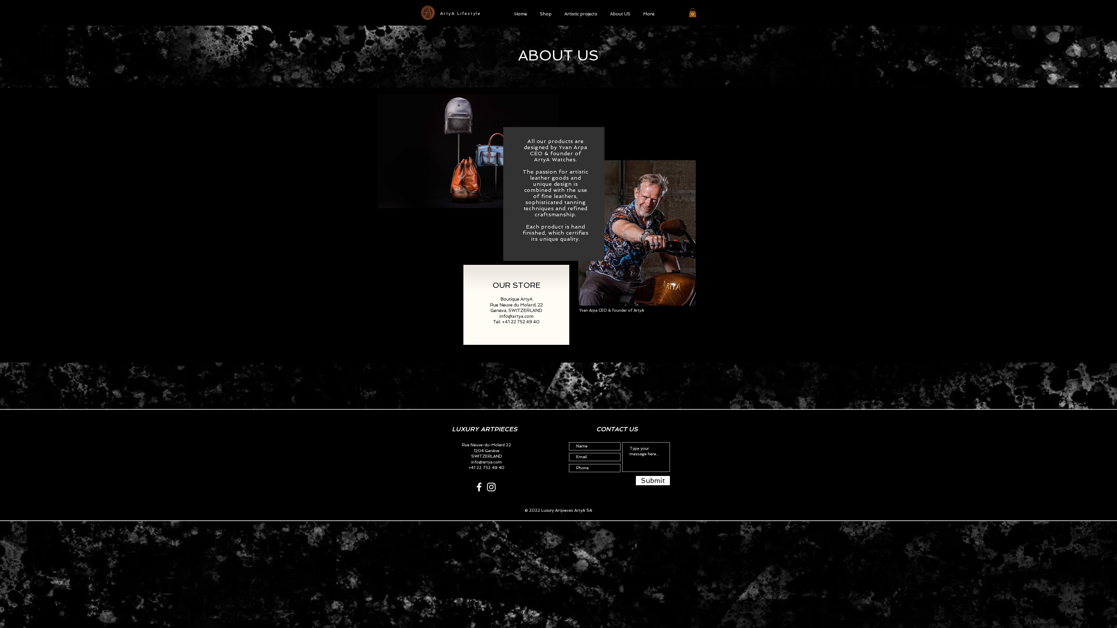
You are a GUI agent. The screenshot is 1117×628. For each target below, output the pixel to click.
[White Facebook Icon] (479, 487)
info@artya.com (516, 316)
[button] (545, 13)
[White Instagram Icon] (491, 487)
